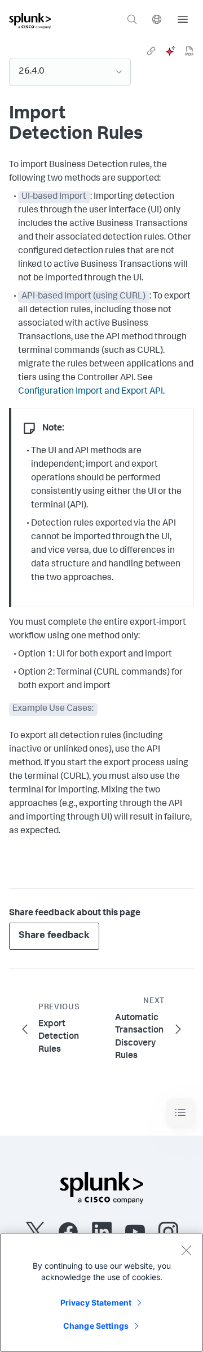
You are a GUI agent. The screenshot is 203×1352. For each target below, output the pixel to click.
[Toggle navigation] (180, 1113)
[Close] (186, 1250)
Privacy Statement (95, 1302)
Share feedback (54, 936)
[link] (151, 51)
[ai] (170, 51)
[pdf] (189, 51)
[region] (101, 1292)
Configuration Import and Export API (90, 391)
